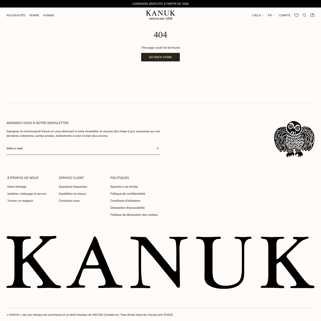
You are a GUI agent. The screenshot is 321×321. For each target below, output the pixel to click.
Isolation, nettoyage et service (26, 194)
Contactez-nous (69, 201)
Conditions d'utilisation (125, 201)
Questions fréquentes (73, 187)
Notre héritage (16, 187)
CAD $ (256, 15)
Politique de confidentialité (127, 194)
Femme (34, 15)
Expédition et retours (72, 194)
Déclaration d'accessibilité (127, 208)
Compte (284, 15)
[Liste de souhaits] (296, 15)
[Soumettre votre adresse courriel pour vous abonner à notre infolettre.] (157, 148)
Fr (270, 15)
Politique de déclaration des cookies (134, 215)
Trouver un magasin (20, 201)
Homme (48, 15)
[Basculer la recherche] (304, 15)
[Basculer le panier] (312, 15)
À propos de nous (22, 178)
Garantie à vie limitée (124, 187)
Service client (71, 178)
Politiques (119, 178)
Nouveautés (16, 15)
